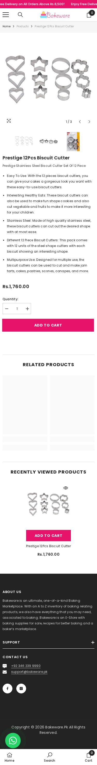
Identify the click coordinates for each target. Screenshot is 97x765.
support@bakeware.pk (29, 671)
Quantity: (10, 299)
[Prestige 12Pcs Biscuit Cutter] (48, 505)
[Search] (20, 15)
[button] (79, 121)
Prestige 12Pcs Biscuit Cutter (48, 546)
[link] (25, 439)
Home (7, 26)
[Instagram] (21, 688)
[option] (48, 81)
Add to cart (49, 325)
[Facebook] (7, 688)
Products (23, 26)
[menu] (6, 15)
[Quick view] (66, 488)
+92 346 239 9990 (26, 666)
